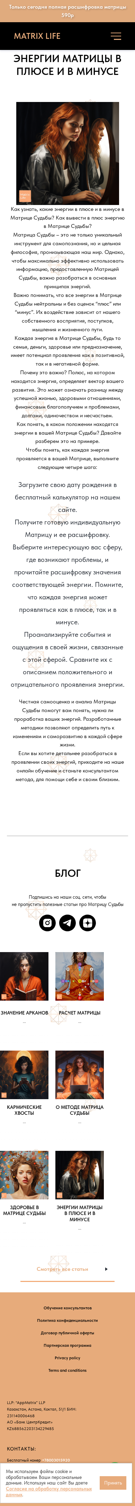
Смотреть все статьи (62, 1269)
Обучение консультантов (68, 1308)
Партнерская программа (67, 1345)
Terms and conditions (67, 1370)
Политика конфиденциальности (67, 1320)
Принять (113, 1483)
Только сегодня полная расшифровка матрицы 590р (67, 10)
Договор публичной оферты (67, 1332)
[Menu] (116, 36)
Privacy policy (67, 1357)
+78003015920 (56, 1460)
